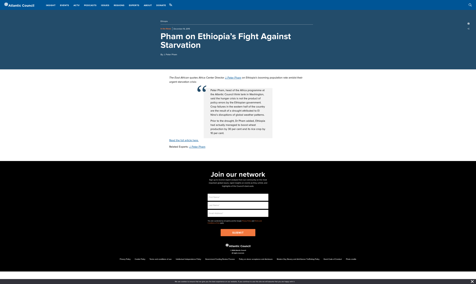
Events (64, 5)
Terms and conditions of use (160, 259)
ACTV (77, 5)
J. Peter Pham (233, 77)
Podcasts (90, 5)
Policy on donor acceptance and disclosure (256, 259)
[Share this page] (468, 29)
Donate (161, 5)
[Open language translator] (170, 5)
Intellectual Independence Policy (188, 259)
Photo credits (351, 259)
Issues (105, 5)
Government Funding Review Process (220, 259)
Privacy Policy (246, 221)
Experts (134, 5)
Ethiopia (164, 21)
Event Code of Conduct (333, 259)
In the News (166, 28)
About (148, 5)
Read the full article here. (184, 140)
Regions (119, 5)
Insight (50, 5)
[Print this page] (468, 23)
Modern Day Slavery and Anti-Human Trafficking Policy (298, 259)
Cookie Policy (140, 259)
